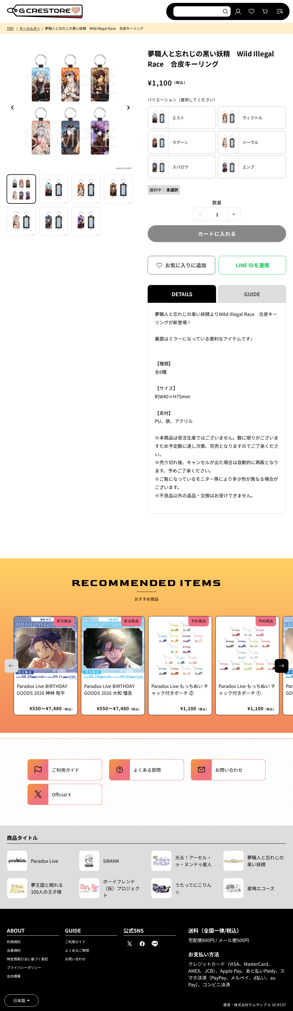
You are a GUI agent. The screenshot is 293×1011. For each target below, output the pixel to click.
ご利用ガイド (75, 941)
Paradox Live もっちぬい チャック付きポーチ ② (179, 689)
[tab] (21, 189)
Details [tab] (182, 294)
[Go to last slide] (12, 107)
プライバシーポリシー (24, 967)
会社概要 (14, 976)
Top (10, 28)
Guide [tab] (252, 294)
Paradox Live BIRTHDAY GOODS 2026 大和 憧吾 (109, 689)
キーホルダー (29, 28)
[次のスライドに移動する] (281, 666)
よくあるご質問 (77, 950)
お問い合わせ (75, 958)
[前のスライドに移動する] (128, 107)
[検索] (225, 11)
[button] (280, 11)
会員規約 (14, 950)
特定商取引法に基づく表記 (27, 958)
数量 (217, 202)
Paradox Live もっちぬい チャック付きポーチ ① (247, 689)
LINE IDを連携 (252, 265)
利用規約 (14, 941)
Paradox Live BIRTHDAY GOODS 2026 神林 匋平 (42, 689)
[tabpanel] (217, 408)
